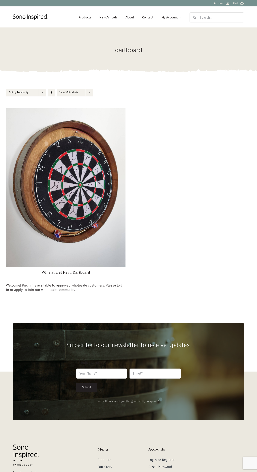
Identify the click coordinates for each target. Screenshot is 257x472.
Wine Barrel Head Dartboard (66, 272)
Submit (86, 387)
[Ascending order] (51, 92)
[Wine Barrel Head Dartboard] (65, 110)
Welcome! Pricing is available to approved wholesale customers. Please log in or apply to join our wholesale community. (64, 287)
